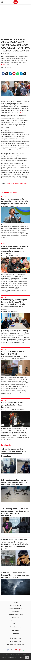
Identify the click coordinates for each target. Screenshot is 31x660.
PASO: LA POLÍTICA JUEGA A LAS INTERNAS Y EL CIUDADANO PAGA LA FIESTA (14, 353)
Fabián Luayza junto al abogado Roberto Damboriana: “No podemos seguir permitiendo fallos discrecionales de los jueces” (14, 304)
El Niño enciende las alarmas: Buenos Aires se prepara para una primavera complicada (15, 575)
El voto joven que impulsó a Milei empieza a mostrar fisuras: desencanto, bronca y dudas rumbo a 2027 (15, 249)
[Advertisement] (15, 20)
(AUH (20, 112)
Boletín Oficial (19, 183)
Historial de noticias (15, 605)
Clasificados (15, 630)
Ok (27, 657)
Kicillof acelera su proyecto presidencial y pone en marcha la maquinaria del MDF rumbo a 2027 (15, 201)
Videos (15, 624)
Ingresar (16, 633)
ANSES (9, 183)
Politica (26, 183)
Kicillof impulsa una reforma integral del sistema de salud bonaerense (13, 404)
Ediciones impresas (15, 621)
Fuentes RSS (15, 611)
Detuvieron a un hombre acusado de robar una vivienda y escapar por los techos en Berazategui (14, 452)
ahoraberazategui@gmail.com (15, 644)
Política (3, 65)
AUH (12, 183)
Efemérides (15, 617)
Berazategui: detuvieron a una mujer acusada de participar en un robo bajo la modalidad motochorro (15, 512)
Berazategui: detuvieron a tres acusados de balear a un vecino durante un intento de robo (14, 482)
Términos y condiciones (15, 608)
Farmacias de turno (15, 627)
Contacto (15, 602)
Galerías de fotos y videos (15, 614)
